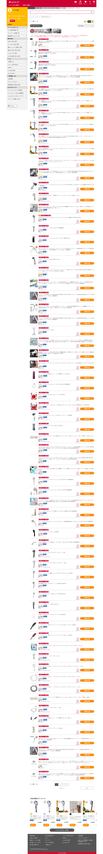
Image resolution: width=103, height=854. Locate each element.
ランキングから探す (12, 53)
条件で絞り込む (36, 25)
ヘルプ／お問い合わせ (13, 64)
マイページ (47, 840)
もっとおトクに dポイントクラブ (15, 96)
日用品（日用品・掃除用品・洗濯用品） (52, 8)
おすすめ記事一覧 (49, 835)
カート (46, 838)
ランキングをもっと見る (62, 830)
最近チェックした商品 (35, 840)
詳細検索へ (10, 24)
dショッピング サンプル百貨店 (15, 90)
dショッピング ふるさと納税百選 (15, 93)
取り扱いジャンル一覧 (35, 842)
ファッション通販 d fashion (14, 99)
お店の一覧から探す (12, 41)
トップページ (31, 8)
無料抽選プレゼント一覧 (13, 36)
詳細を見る (87, 45)
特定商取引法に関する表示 (14, 84)
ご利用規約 (10, 78)
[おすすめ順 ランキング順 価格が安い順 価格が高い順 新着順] (85, 25)
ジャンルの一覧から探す (13, 44)
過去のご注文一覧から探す (14, 50)
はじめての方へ (11, 73)
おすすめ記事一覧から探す (14, 56)
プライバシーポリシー (13, 81)
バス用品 (64, 8)
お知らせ (10, 67)
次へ (87, 788)
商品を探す (32, 835)
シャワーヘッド (71, 8)
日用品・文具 (38, 8)
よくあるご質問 (11, 70)
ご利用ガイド (11, 61)
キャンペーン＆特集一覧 (13, 33)
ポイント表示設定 (49, 842)
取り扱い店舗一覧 (34, 844)
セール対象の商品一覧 (13, 30)
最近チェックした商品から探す (15, 47)
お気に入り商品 (33, 838)
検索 (91, 12)
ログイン (13, 105)
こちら (46, 849)
